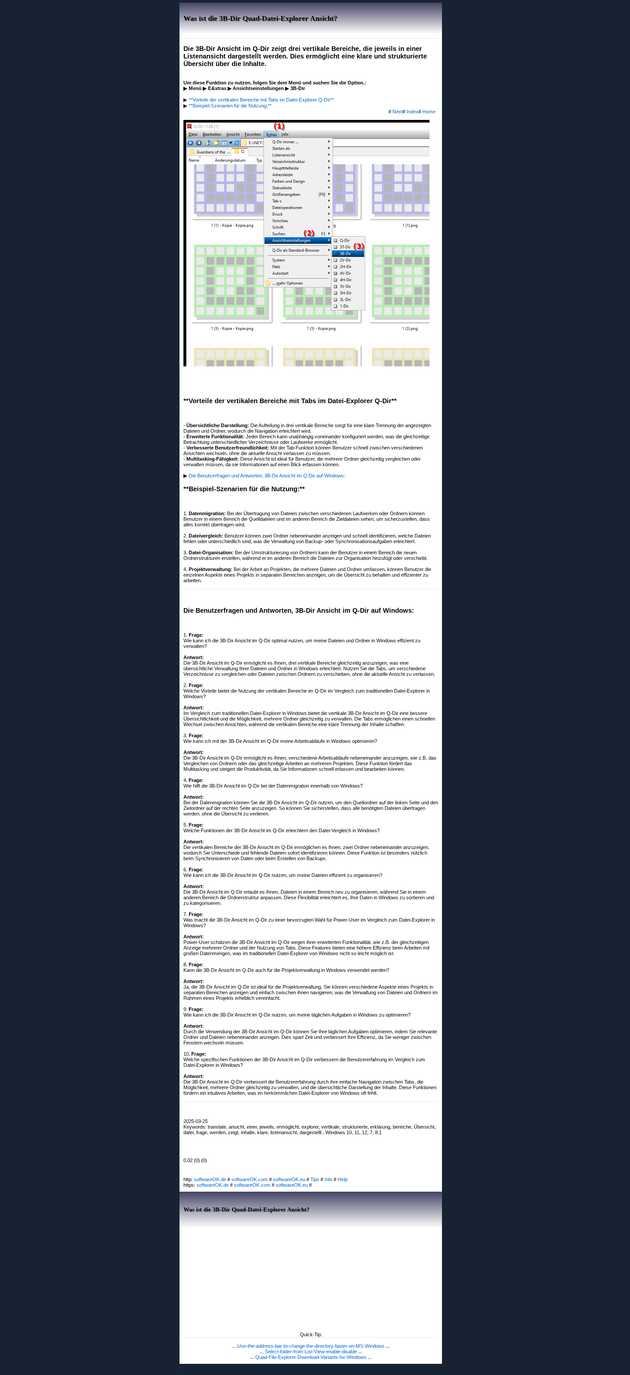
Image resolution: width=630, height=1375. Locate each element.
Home (428, 111)
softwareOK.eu (289, 1179)
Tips (314, 1179)
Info (328, 1179)
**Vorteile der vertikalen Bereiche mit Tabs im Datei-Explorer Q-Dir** (261, 100)
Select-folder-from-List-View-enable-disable (311, 1351)
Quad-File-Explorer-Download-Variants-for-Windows (311, 1357)
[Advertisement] (310, 1278)
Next (397, 111)
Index (412, 111)
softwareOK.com (249, 1179)
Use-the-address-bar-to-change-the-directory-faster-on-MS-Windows (311, 1346)
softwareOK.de (210, 1179)
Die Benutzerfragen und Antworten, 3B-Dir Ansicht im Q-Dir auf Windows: (267, 475)
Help (342, 1179)
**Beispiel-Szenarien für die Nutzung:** (230, 105)
